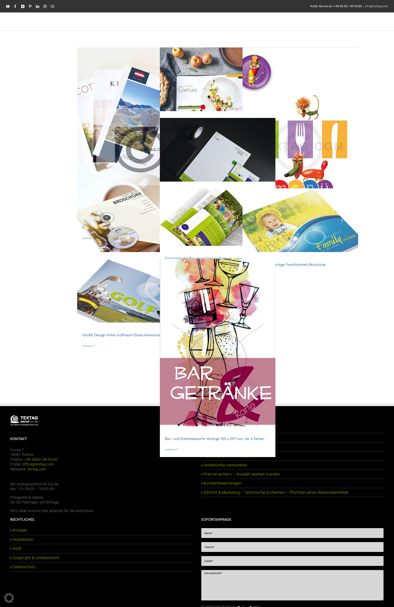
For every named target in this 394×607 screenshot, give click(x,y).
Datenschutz (24, 566)
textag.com (36, 469)
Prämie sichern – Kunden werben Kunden (242, 474)
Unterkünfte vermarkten (225, 465)
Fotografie (213, 447)
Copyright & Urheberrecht (36, 557)
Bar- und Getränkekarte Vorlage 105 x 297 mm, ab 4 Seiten (214, 438)
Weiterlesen (87, 346)
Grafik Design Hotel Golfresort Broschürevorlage (123, 335)
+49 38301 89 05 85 (40, 459)
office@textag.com (38, 464)
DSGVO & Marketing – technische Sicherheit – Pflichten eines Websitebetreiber (276, 492)
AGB (17, 548)
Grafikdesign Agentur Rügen (230, 437)
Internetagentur (218, 428)
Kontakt (20, 530)
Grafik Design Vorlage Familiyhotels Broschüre (287, 264)
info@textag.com (376, 6)
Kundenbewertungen (223, 483)
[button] (374, 21)
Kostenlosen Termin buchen (229, 456)
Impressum (23, 539)
